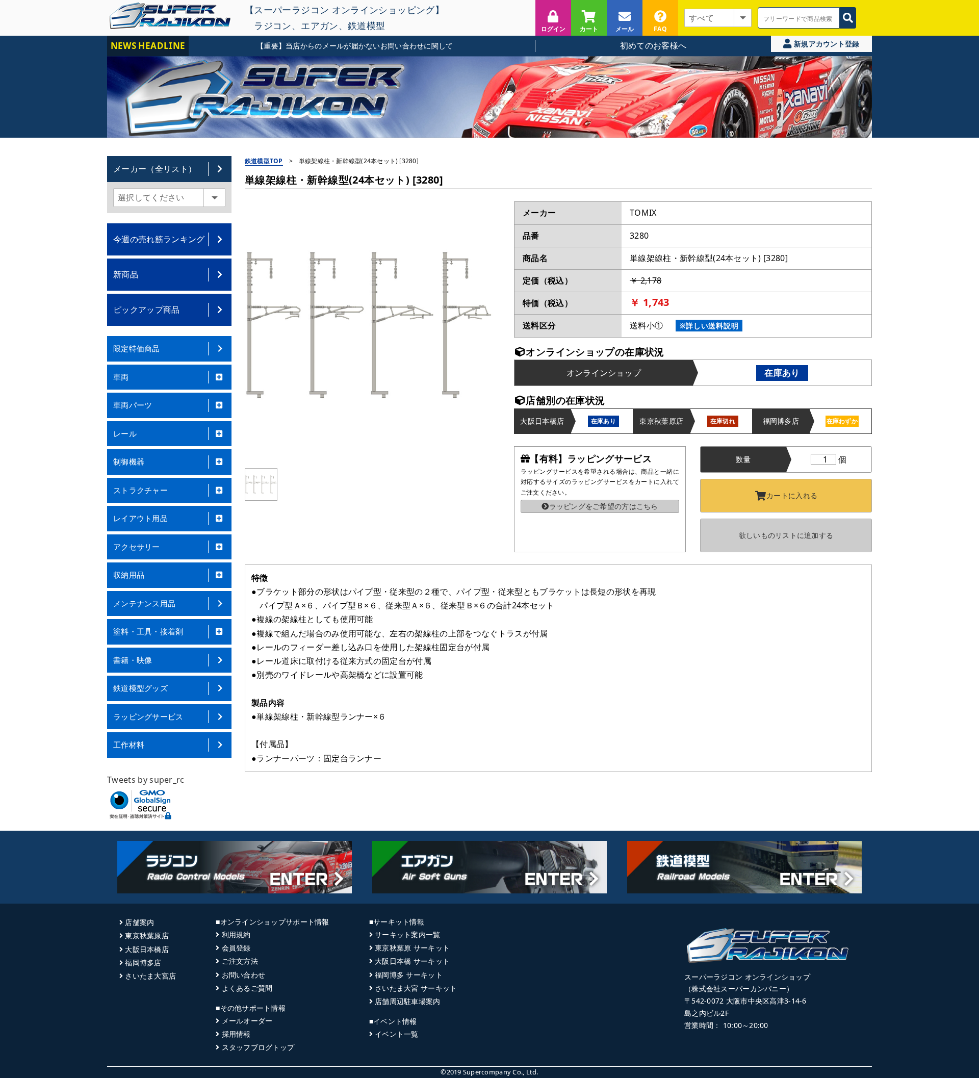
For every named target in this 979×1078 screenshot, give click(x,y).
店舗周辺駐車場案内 (408, 1001)
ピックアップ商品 (146, 309)
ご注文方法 (240, 961)
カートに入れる (791, 495)
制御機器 (128, 461)
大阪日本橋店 (147, 949)
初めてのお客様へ (653, 45)
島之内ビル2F (706, 1013)
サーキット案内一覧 (408, 934)
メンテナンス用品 (144, 603)
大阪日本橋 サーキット (412, 961)
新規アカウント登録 (826, 43)
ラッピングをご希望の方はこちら (603, 506)
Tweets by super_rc (146, 779)
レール (125, 433)
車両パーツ (132, 405)
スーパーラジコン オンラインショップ (747, 977)
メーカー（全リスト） (154, 168)
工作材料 (128, 744)
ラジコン (272, 25)
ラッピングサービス (148, 716)
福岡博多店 (143, 962)
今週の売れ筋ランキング (159, 239)
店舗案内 (139, 922)
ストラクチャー (140, 490)
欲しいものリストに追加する (786, 535)
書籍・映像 (132, 660)
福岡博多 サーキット (409, 975)
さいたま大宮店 (150, 976)
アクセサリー (136, 547)
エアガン (319, 25)
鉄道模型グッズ (140, 688)
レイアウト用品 (140, 518)
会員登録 (236, 948)
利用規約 (236, 934)
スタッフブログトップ (258, 1047)
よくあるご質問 (247, 988)
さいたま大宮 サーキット (416, 988)
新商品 (125, 274)
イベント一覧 (397, 1034)
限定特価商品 (136, 348)
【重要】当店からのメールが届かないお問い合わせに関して (329, 45)
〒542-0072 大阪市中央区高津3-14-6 (745, 1001)
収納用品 (128, 575)
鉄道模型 (366, 25)
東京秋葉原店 (147, 935)
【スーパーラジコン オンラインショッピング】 (344, 10)
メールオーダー (247, 1020)
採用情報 (236, 1034)
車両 (121, 377)
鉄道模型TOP (264, 161)
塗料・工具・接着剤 (148, 631)
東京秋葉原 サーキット (412, 948)
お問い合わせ (243, 975)
